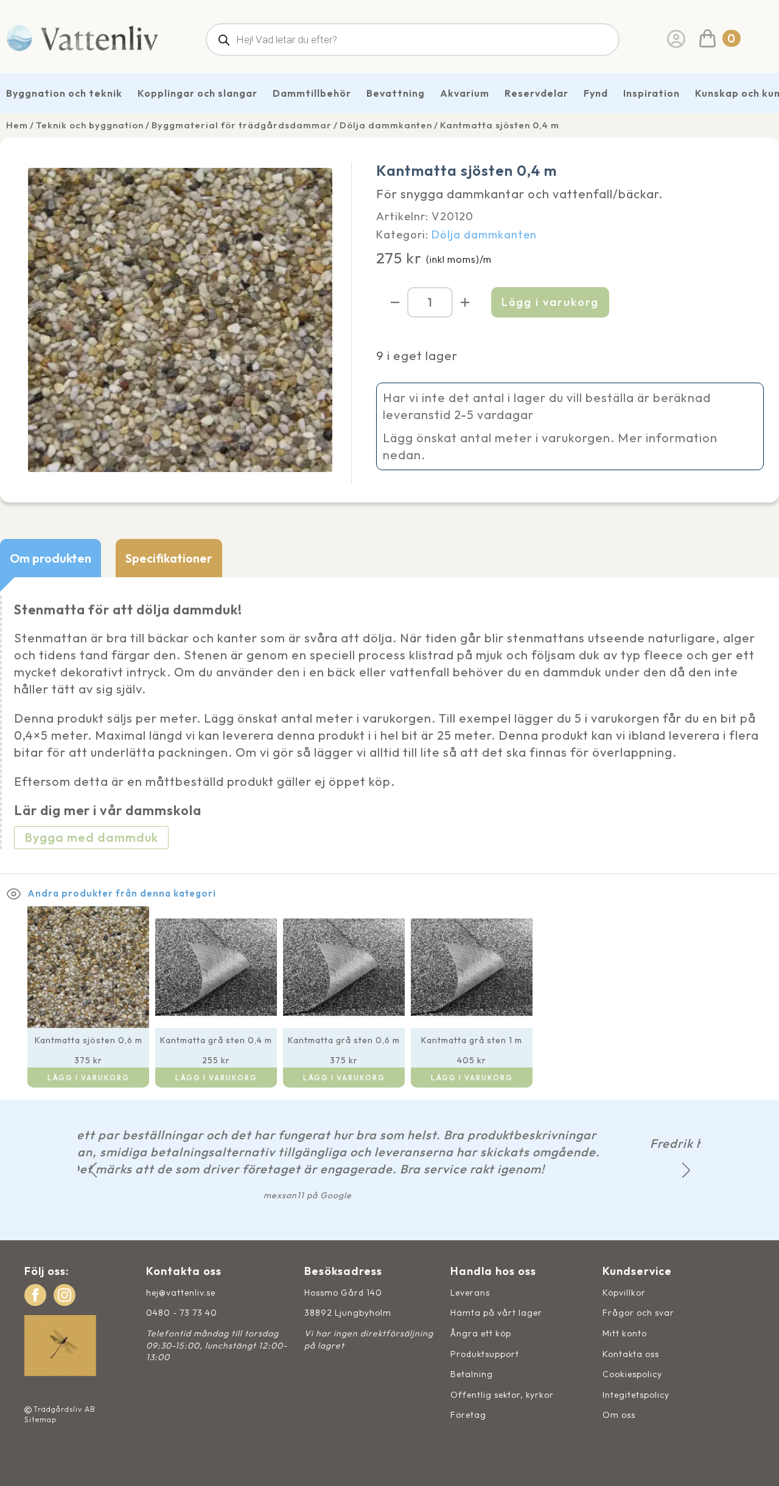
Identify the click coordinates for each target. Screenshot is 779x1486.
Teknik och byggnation (90, 125)
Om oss (619, 1414)
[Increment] (465, 302)
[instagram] (64, 1295)
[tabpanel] (389, 725)
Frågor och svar (638, 1312)
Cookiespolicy (632, 1374)
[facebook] (35, 1295)
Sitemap (40, 1419)
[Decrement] (395, 302)
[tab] (50, 558)
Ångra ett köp (480, 1333)
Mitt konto (625, 1333)
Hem (17, 125)
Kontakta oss (631, 1354)
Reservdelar (536, 93)
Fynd (596, 93)
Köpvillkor (624, 1292)
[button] (92, 1170)
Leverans (470, 1292)
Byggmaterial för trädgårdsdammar (242, 125)
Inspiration (651, 93)
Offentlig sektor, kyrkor (502, 1394)
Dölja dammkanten (386, 125)
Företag (468, 1414)
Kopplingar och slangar (197, 93)
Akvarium (464, 93)
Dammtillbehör (312, 93)
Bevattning (395, 93)
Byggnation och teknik (64, 93)
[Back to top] (756, 1463)
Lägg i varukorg (550, 302)
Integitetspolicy (636, 1394)
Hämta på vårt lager (496, 1312)
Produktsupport (484, 1354)
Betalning (471, 1374)
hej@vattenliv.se (180, 1292)
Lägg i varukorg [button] (88, 1077)
